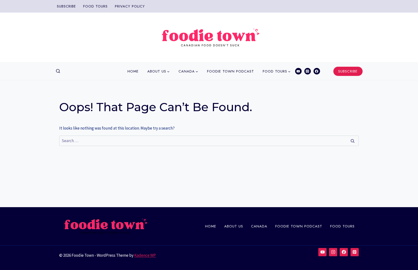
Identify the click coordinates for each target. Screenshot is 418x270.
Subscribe (66, 6)
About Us (233, 226)
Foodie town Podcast (230, 71)
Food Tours (95, 6)
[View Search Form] (58, 71)
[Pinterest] (355, 252)
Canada (259, 226)
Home (133, 71)
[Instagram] (307, 71)
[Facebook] (317, 71)
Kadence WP (145, 255)
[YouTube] (298, 71)
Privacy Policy (130, 6)
